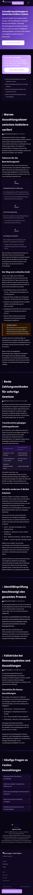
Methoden (5, 864)
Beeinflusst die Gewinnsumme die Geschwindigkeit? (14, 808)
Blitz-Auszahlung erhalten (11, 891)
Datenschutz (6, 880)
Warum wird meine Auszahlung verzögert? (13, 800)
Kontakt (5, 878)
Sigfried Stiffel (16, 829)
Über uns (5, 875)
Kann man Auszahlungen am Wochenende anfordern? (16, 793)
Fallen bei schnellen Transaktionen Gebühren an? (14, 785)
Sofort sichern (17, 3)
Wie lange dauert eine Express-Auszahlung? (13, 777)
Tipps (4, 867)
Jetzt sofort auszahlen (13, 43)
